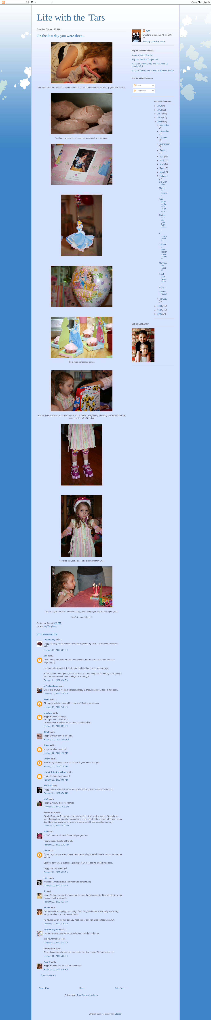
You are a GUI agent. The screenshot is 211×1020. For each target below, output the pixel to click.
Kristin (47, 908)
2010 (159, 118)
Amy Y (47, 962)
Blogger (118, 1014)
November (164, 131)
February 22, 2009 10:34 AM (56, 807)
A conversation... (163, 237)
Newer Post (44, 988)
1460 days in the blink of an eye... (163, 205)
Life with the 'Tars (71, 17)
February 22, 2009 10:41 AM (56, 826)
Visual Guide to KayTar (142, 55)
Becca (46, 699)
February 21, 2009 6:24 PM (56, 680)
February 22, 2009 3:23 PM (56, 885)
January (163, 299)
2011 (159, 114)
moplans (48, 713)
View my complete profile (154, 41)
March (163, 172)
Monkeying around (163, 266)
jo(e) (46, 799)
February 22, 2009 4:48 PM (56, 943)
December (164, 125)
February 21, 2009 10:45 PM (56, 739)
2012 (159, 110)
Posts (138, 85)
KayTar (47, 626)
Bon (46, 656)
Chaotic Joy (49, 639)
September (165, 144)
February (164, 176)
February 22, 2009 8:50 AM (56, 793)
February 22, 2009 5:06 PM (56, 956)
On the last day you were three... (163, 222)
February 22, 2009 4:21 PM (56, 902)
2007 (159, 310)
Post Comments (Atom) (87, 995)
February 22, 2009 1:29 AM (56, 766)
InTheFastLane (51, 686)
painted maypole (52, 929)
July (162, 156)
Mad (46, 831)
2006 (159, 314)
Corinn (47, 759)
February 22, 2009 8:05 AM (56, 780)
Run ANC (48, 785)
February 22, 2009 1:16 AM (56, 753)
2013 (159, 106)
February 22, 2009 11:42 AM (56, 845)
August (163, 150)
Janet (46, 732)
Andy (46, 850)
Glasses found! (163, 292)
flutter (46, 745)
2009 (159, 121)
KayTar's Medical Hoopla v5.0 (145, 59)
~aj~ (46, 878)
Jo (45, 891)
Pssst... (162, 287)
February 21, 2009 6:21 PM (56, 650)
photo (53, 626)
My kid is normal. (163, 192)
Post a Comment (48, 975)
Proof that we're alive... (163, 279)
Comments (140, 91)
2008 (159, 306)
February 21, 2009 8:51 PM (56, 726)
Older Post (119, 988)
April (162, 168)
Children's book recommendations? (163, 251)
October (163, 137)
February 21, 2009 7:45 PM (56, 707)
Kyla (148, 31)
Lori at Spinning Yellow (55, 772)
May (162, 164)
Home (82, 988)
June (162, 160)
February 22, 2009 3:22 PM (56, 872)
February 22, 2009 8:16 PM (56, 969)
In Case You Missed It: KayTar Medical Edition (153, 71)
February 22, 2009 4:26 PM (56, 924)
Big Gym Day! (163, 183)
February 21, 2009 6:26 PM (56, 694)
